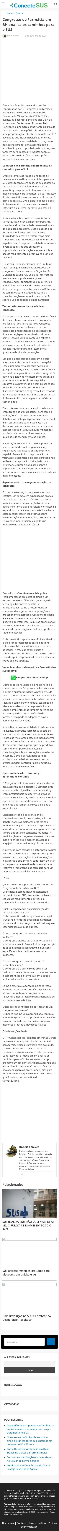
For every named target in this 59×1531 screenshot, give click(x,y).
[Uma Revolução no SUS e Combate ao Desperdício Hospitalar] (29, 1298)
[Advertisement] (29, 72)
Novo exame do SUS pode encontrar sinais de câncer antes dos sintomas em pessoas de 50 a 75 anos (29, 1441)
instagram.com (20, 1391)
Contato (21, 1523)
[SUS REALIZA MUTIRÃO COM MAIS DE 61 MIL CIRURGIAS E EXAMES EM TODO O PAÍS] (29, 1203)
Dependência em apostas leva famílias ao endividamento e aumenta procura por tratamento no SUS (30, 1429)
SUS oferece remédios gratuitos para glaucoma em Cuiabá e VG (26, 1272)
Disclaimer (8, 1523)
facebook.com (6, 1391)
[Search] (51, 1341)
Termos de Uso (37, 1523)
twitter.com (13, 1391)
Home (10, 13)
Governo (20, 13)
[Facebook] (22, 1174)
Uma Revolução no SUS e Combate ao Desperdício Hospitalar (26, 1317)
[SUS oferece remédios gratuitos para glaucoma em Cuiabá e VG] (29, 1252)
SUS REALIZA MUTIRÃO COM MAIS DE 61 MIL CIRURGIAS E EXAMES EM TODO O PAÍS (28, 1225)
